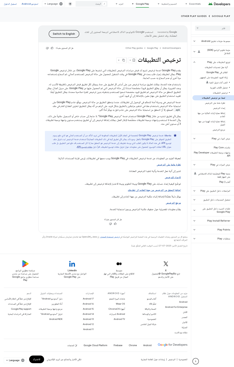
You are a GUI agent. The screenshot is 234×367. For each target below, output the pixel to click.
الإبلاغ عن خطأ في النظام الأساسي (17, 298)
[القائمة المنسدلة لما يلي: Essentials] (185, 4)
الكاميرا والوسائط (149, 314)
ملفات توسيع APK (84, 146)
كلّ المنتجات (72, 345)
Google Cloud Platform (95, 345)
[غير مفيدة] (47, 48)
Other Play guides (194, 16)
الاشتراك (36, 359)
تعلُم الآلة (152, 303)
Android (183, 301)
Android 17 (88, 298)
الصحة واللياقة (150, 308)
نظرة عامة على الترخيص (169, 164)
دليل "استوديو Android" (51, 298)
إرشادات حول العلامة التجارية (153, 359)
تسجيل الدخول (10, 3)
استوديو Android (30, 3)
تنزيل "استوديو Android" (51, 314)
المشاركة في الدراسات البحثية (19, 314)
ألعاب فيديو (151, 298)
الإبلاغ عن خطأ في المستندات (19, 303)
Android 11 (88, 329)
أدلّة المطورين (56, 303)
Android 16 (88, 303)
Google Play (142, 3)
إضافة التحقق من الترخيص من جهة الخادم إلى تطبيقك (154, 190)
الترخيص (171, 359)
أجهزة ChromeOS (116, 308)
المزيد (121, 3)
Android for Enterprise (176, 307)
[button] (215, 41)
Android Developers (171, 48)
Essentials (195, 3)
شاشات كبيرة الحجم (117, 298)
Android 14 (88, 314)
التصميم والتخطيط (169, 3)
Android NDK (55, 319)
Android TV (119, 319)
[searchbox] (212, 28)
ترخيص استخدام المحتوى (110, 236)
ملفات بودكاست (180, 332)
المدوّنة (184, 327)
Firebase (118, 345)
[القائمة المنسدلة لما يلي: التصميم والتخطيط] (157, 4)
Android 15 (88, 308)
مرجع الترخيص (173, 203)
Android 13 (88, 319)
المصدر (184, 317)
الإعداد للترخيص (173, 177)
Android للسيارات (117, 314)
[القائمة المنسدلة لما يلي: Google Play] (131, 4)
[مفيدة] (52, 48)
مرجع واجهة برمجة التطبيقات (50, 308)
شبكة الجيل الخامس (148, 324)
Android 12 (88, 324)
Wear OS (120, 303)
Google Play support (21, 308)
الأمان (185, 312)
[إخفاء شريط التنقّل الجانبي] (195, 361)
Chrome (133, 345)
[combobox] (91, 4)
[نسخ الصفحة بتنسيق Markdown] (124, 60)
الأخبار (184, 322)
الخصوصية (151, 319)
